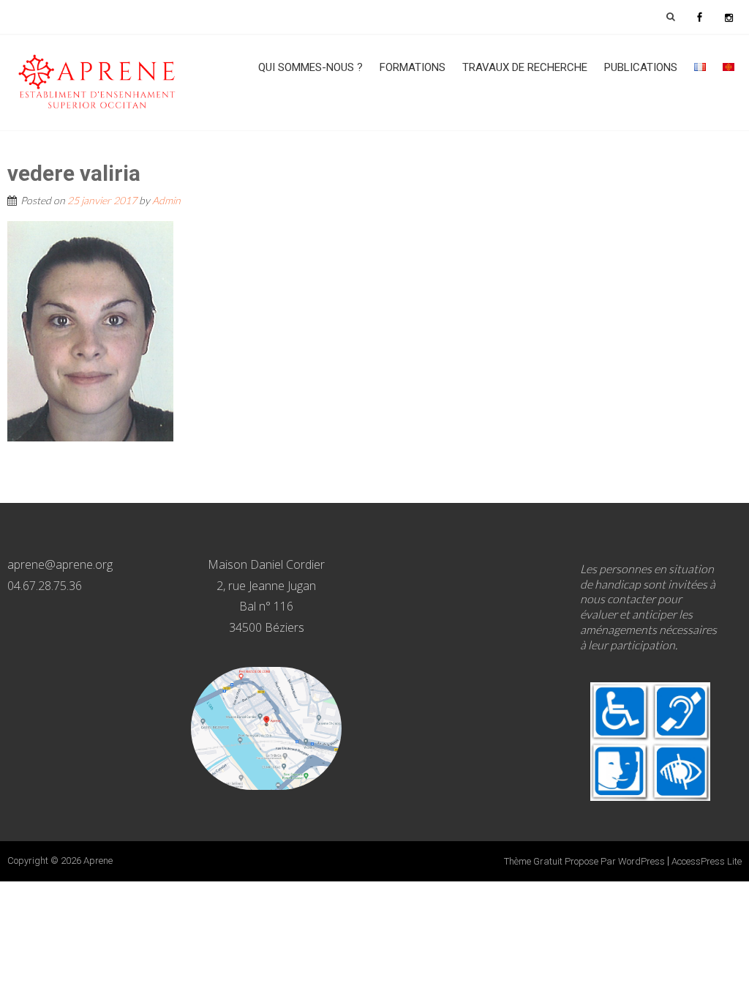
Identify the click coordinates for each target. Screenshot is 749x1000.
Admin (166, 200)
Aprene (98, 860)
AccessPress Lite (706, 861)
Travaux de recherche (524, 67)
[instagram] (728, 17)
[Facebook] (699, 17)
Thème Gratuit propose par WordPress (584, 861)
